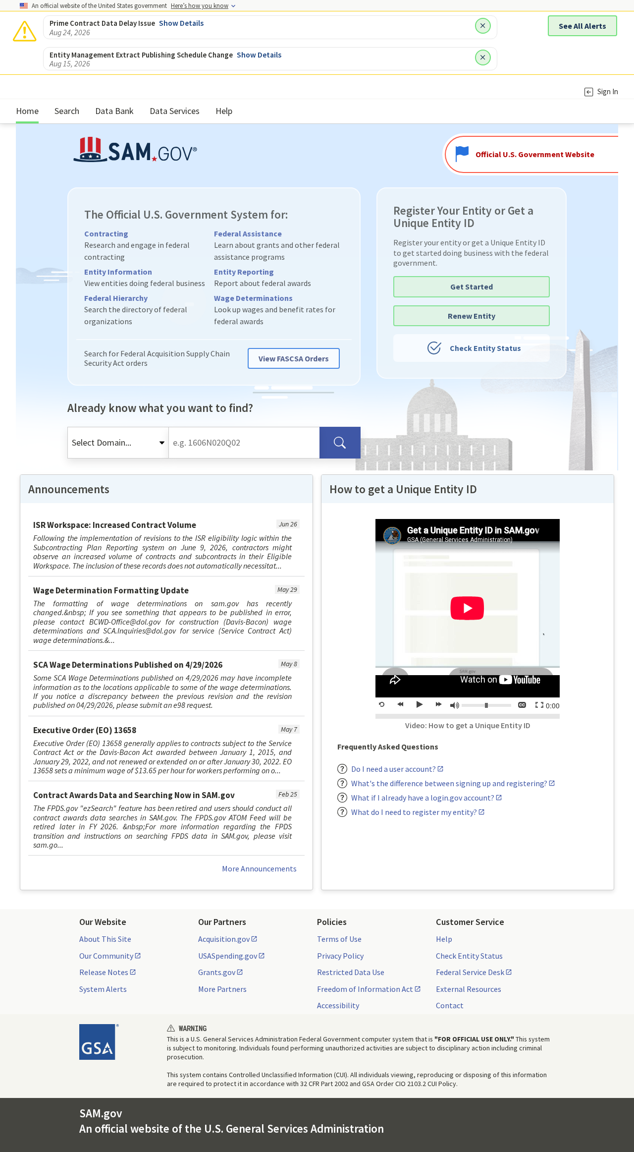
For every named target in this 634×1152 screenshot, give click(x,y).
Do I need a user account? (393, 769)
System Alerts (103, 989)
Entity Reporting (244, 272)
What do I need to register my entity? (414, 812)
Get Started (471, 286)
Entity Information (118, 272)
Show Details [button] (181, 23)
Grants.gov (216, 972)
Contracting (106, 233)
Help (444, 939)
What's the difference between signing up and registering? (449, 783)
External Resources (468, 989)
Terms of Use (339, 939)
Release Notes (103, 972)
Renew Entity (471, 316)
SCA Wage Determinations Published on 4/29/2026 (127, 664)
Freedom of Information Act (365, 989)
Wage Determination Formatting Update (111, 590)
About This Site (105, 939)
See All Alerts (582, 26)
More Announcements (259, 868)
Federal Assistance (248, 233)
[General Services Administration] (99, 1042)
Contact (450, 1005)
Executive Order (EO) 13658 (84, 730)
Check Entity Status (485, 348)
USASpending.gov (227, 956)
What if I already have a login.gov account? (422, 798)
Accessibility (338, 1005)
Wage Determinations (253, 298)
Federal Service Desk (470, 972)
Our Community (106, 956)
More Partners (222, 989)
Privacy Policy (340, 956)
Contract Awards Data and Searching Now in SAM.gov (134, 795)
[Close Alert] (483, 26)
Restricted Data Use (350, 972)
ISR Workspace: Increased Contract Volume (114, 524)
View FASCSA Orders (294, 358)
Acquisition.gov (224, 939)
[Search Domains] (340, 443)
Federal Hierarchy (116, 298)
